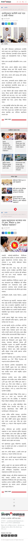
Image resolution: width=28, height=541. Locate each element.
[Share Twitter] (6, 23)
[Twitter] (5, 535)
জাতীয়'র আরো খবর (14, 130)
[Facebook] (2, 535)
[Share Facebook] (3, 23)
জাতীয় (6, 7)
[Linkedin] (9, 535)
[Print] (15, 24)
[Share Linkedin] (12, 23)
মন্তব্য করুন (8, 119)
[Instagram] (12, 535)
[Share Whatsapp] (9, 24)
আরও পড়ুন (14, 177)
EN (20, 2)
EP (17, 2)
